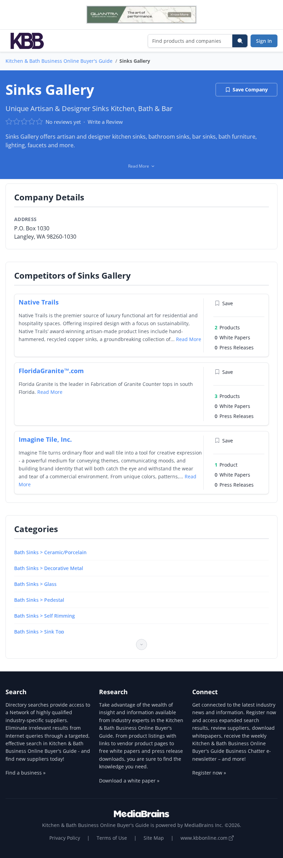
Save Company (250, 89)
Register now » (209, 772)
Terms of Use (112, 838)
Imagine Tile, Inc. (45, 439)
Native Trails (39, 302)
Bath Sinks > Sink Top (39, 631)
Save (227, 303)
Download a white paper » (129, 780)
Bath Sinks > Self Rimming (44, 615)
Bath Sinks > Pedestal (39, 600)
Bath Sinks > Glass (35, 584)
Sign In (264, 41)
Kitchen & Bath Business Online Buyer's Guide (59, 61)
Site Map (154, 838)
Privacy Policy (64, 838)
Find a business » (26, 772)
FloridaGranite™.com (51, 371)
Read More (188, 339)
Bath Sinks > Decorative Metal (48, 568)
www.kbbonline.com (204, 838)
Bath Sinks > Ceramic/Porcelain (50, 552)
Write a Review (105, 121)
